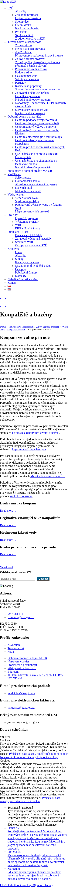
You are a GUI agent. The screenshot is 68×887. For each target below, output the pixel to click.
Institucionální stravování (30, 113)
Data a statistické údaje (28, 235)
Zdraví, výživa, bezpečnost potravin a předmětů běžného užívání (37, 64)
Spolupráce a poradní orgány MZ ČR (30, 170)
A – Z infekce (23, 52)
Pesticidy (20, 82)
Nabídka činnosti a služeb (23, 279)
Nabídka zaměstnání (27, 28)
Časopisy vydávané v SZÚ (31, 245)
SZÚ (10, 8)
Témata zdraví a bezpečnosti (24, 42)
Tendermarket (16, 648)
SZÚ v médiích (24, 35)
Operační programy (26, 218)
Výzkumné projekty (27, 201)
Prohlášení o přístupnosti (22, 664)
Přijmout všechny (47, 757)
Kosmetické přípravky (28, 86)
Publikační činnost (26, 272)
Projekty (13, 214)
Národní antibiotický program (32, 99)
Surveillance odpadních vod (31, 109)
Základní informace (26, 14)
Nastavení (6, 757)
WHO (18, 225)
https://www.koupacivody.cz (29, 449)
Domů (3, 326)
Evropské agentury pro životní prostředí (35, 432)
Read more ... (8, 510)
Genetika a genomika (27, 96)
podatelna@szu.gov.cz (21, 693)
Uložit (4, 885)
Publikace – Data (18, 231)
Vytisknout (6, 567)
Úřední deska (23, 25)
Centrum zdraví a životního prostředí (37, 123)
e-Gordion (14, 644)
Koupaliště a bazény (16, 329)
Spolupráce (22, 21)
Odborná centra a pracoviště (24, 116)
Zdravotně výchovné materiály (33, 238)
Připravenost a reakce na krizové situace (39, 55)
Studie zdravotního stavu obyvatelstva (37, 89)
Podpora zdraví (24, 72)
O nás (18, 252)
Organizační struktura (28, 18)
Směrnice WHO (24, 242)
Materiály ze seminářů (28, 191)
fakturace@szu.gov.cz (21, 707)
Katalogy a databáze (27, 262)
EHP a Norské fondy (27, 228)
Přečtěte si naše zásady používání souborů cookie (38, 753)
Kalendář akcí (23, 187)
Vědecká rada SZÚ (26, 197)
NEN (11, 651)
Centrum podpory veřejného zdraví (36, 119)
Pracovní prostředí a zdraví (31, 69)
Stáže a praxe (23, 177)
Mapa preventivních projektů (32, 211)
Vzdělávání (14, 174)
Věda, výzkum (16, 194)
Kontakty (20, 275)
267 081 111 (15, 613)
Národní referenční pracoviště (32, 167)
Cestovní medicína (26, 75)
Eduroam (13, 671)
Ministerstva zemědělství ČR (47, 476)
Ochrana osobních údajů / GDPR (27, 658)
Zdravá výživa (23, 45)
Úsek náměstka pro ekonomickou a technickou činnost (36, 162)
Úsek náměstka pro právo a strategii (36, 153)
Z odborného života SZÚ (30, 38)
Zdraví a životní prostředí (30, 58)
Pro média (21, 31)
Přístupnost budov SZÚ (22, 668)
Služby (19, 259)
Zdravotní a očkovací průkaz (32, 92)
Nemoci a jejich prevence (30, 48)
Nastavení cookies (18, 661)
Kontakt (12, 282)
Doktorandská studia (27, 181)
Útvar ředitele (23, 157)
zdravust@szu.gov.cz (21, 617)
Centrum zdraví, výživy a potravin (35, 126)
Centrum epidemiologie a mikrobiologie (39, 136)
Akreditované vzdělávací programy (36, 184)
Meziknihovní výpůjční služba (33, 265)
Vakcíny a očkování (27, 79)
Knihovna (13, 248)
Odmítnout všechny (25, 757)
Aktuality (20, 11)
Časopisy (20, 269)
